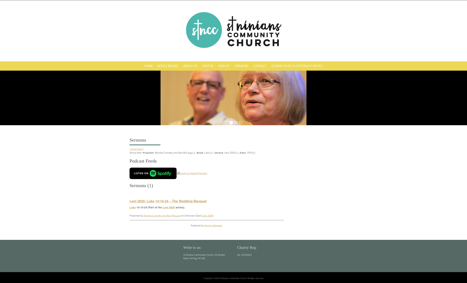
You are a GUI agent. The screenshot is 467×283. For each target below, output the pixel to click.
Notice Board (167, 66)
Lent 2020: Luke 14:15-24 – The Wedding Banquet (168, 201)
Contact (259, 66)
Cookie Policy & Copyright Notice (297, 66)
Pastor (207, 66)
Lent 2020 (169, 207)
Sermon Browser (213, 225)
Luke (133, 207)
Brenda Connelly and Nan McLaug (162, 215)
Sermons (241, 66)
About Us (190, 66)
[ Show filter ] (137, 149)
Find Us (223, 66)
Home (148, 66)
